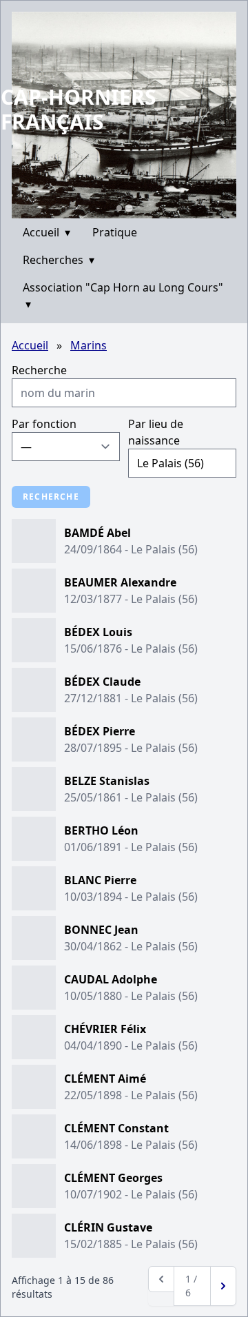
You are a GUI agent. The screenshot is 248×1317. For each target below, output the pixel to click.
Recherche (39, 370)
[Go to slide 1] (119, 208)
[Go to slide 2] (128, 208)
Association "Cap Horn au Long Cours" (123, 296)
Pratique (114, 232)
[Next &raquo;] (223, 1286)
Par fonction (44, 423)
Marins (88, 345)
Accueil (46, 232)
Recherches (58, 259)
